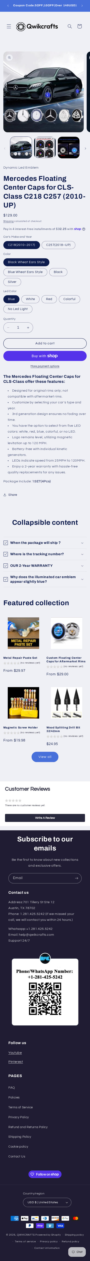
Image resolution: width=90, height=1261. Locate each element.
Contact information (47, 1248)
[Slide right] (85, 148)
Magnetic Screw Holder (20, 727)
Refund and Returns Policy (28, 1127)
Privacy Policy (18, 1117)
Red (49, 299)
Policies (14, 1097)
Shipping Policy (19, 1136)
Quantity (9, 319)
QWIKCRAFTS (26, 1235)
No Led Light (18, 309)
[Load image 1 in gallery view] (21, 147)
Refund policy (70, 1241)
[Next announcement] (82, 5)
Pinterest (15, 1061)
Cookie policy (18, 1146)
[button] (9, 26)
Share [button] (12, 494)
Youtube (15, 1052)
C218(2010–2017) (21, 245)
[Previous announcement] (8, 5)
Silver (12, 281)
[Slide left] (4, 148)
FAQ (11, 1087)
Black (58, 272)
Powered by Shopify (48, 1235)
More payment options (45, 366)
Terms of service (25, 1241)
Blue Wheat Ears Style (25, 272)
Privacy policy (49, 1241)
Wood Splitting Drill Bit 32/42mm (63, 729)
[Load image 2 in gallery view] (45, 147)
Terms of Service (20, 1107)
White (30, 299)
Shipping (8, 221)
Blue (11, 299)
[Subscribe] (76, 878)
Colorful (69, 299)
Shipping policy (74, 1235)
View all (45, 756)
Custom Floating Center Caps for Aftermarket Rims (66, 659)
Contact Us (16, 1156)
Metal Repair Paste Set (20, 657)
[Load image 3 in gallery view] (68, 147)
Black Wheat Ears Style (26, 262)
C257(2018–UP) (58, 245)
